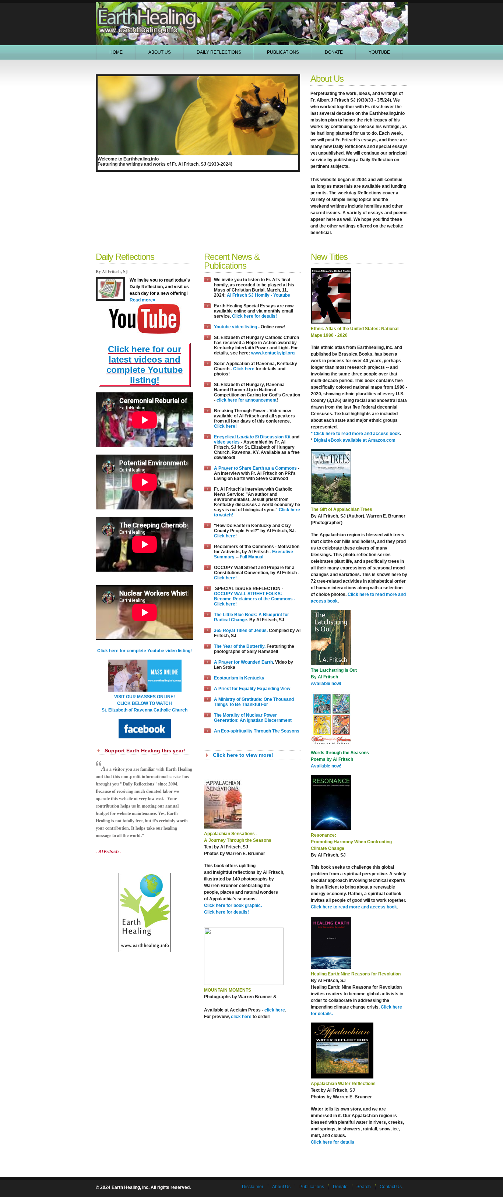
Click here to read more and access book (354, 907)
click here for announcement (247, 400)
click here (274, 1010)
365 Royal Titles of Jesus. (241, 630)
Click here (243, 368)
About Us (159, 52)
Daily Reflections (219, 52)
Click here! (225, 426)
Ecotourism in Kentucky (239, 678)
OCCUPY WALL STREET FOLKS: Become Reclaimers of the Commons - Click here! (254, 599)
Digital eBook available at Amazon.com (354, 440)
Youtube (379, 52)
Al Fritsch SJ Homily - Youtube (258, 295)
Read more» (142, 300)
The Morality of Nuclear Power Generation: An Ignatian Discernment (253, 718)
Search (363, 1186)
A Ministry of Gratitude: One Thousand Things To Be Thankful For (254, 702)
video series (227, 442)
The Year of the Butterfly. (239, 646)
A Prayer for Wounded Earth (243, 662)
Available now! (326, 683)
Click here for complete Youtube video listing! (144, 650)
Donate (334, 52)
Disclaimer (252, 1186)
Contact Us (391, 1186)
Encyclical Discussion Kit (252, 436)
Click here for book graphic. (233, 905)
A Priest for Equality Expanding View (252, 688)
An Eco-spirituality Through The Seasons (256, 731)
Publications (283, 52)
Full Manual (251, 556)
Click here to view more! (243, 755)
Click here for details (332, 1142)
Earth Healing (148, 11)
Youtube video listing (235, 326)
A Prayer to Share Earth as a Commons (255, 468)
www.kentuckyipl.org (273, 353)
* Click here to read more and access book (355, 433)
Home (116, 52)
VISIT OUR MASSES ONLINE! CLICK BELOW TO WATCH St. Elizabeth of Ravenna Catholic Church (144, 703)
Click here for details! (254, 316)
